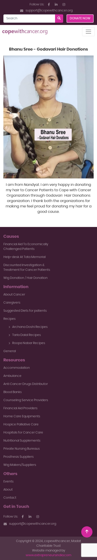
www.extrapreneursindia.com (48, 555)
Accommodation (16, 367)
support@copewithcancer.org (49, 10)
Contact (9, 497)
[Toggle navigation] (88, 31)
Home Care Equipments (21, 416)
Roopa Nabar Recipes (28, 343)
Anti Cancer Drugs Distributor (25, 384)
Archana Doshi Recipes (30, 327)
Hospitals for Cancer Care (23, 432)
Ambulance (12, 376)
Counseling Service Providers (25, 400)
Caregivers (11, 302)
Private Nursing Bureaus (21, 448)
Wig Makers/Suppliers (19, 465)
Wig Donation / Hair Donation (25, 278)
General (9, 351)
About (8, 489)
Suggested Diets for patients (25, 310)
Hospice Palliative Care (21, 424)
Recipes (9, 318)
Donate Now (80, 18)
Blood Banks (12, 392)
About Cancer (14, 294)
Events (8, 481)
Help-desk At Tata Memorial (24, 257)
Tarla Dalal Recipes (26, 335)
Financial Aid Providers (20, 408)
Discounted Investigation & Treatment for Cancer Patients (26, 267)
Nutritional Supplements (21, 440)
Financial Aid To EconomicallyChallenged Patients (25, 247)
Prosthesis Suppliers (18, 456)
